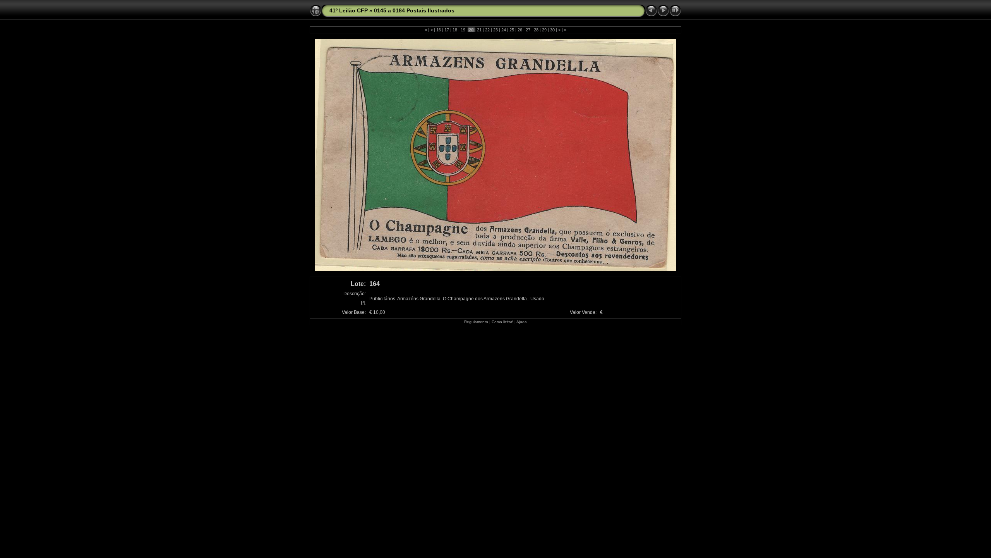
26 (519, 30)
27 (528, 30)
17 (446, 30)
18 (454, 30)
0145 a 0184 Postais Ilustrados (414, 10)
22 (487, 30)
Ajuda (521, 322)
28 (536, 30)
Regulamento (476, 322)
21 (479, 30)
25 (511, 30)
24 (503, 30)
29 (544, 30)
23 (495, 30)
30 (552, 30)
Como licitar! (502, 322)
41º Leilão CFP (348, 10)
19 (462, 30)
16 (438, 30)
